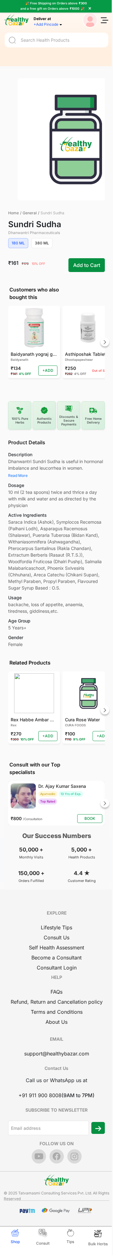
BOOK (89, 818)
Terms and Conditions (57, 1012)
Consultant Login (57, 967)
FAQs (56, 992)
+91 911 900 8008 (40, 1095)
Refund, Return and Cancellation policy (57, 1002)
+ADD (47, 370)
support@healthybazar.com (56, 1053)
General (30, 213)
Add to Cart (86, 265)
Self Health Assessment (56, 947)
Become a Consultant (56, 957)
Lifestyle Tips (56, 927)
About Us (56, 1022)
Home (13, 213)
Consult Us (56, 937)
